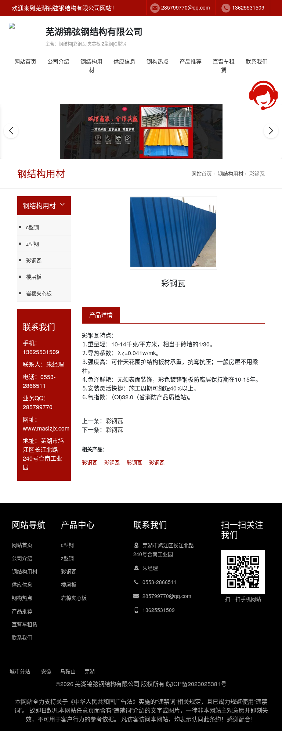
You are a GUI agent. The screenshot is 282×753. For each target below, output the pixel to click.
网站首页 (25, 61)
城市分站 (20, 671)
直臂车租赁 (224, 65)
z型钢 (32, 243)
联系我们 (257, 61)
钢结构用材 (91, 65)
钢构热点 (158, 61)
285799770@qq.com (185, 7)
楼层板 (33, 276)
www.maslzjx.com (46, 428)
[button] (133, 152)
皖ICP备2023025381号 (196, 684)
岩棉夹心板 (39, 293)
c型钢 (32, 227)
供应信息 (124, 61)
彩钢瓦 (257, 173)
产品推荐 (191, 61)
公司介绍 (58, 61)
